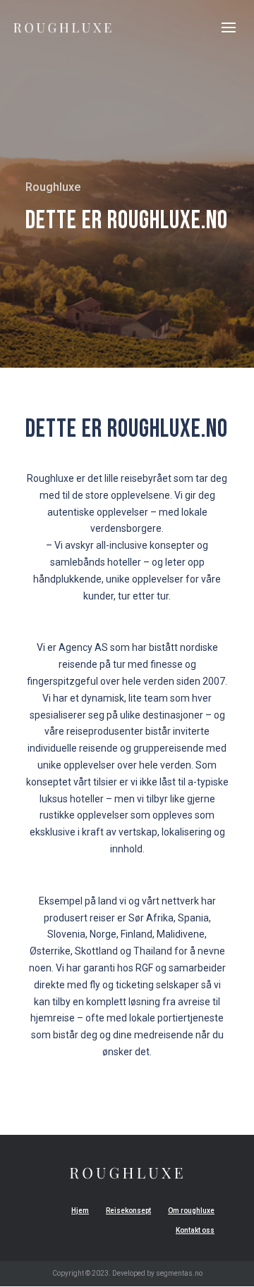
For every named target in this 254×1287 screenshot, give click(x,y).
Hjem (80, 1210)
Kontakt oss (195, 1230)
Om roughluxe (191, 1210)
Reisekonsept (128, 1210)
